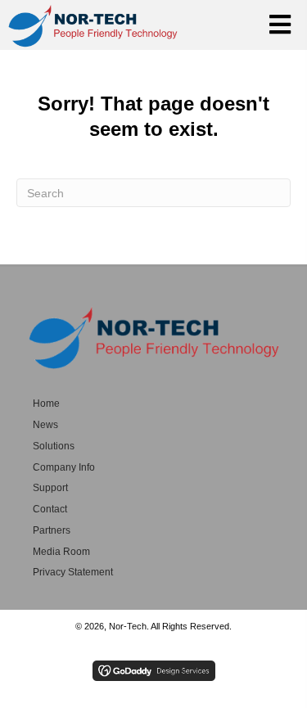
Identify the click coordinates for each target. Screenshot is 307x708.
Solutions (53, 446)
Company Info (64, 467)
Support (50, 488)
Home (46, 403)
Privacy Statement (73, 572)
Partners (51, 530)
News (45, 425)
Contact (50, 509)
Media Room (61, 551)
